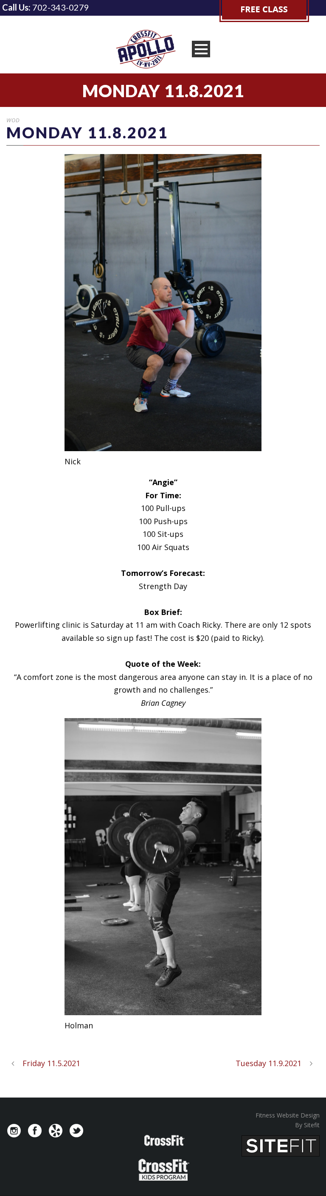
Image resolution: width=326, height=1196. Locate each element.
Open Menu (201, 49)
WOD (13, 120)
